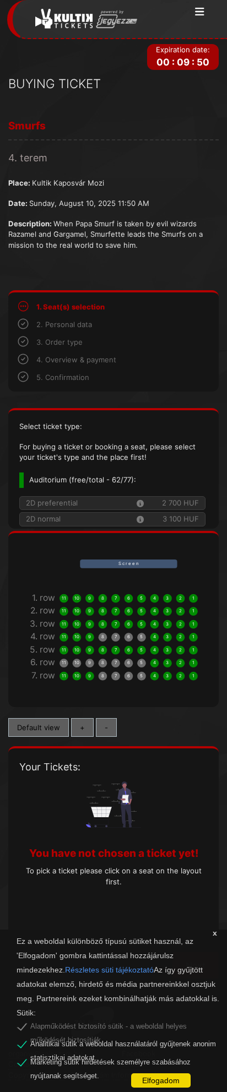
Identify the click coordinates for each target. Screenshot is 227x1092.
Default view (38, 727)
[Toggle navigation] (199, 12)
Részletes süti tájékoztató (109, 969)
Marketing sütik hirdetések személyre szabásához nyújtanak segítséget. (110, 1063)
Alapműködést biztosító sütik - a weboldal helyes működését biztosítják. (108, 1028)
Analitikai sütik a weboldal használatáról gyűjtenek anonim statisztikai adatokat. (123, 1045)
